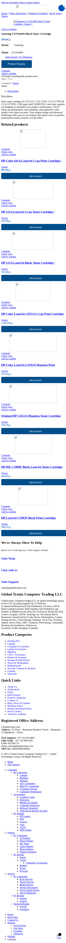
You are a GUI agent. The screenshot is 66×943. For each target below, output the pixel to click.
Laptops (23, 775)
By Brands (19, 813)
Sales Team (8, 558)
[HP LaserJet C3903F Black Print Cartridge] (33, 496)
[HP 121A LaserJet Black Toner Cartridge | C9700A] (33, 241)
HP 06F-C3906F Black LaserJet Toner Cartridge (31, 467)
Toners (4, 16)
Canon (23, 860)
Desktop (24, 780)
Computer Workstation (31, 791)
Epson (23, 857)
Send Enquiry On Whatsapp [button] (18, 57)
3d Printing (25, 838)
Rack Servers (26, 879)
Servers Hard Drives (29, 890)
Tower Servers (27, 882)
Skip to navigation (10, 2)
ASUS (23, 827)
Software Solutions (29, 808)
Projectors (24, 800)
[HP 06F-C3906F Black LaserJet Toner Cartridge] (33, 445)
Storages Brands (21, 904)
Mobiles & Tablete (29, 802)
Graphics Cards (27, 797)
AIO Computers (27, 783)
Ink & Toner (55, 13)
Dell (22, 819)
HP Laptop (25, 816)
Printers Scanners (28, 852)
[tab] (13, 91)
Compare (11, 939)
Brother (23, 865)
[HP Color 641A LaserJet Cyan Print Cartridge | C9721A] (33, 139)
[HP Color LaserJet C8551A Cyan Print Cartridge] (33, 292)
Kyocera (24, 871)
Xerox (23, 868)
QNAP (23, 906)
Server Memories (28, 893)
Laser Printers (26, 846)
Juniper (23, 898)
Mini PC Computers (29, 786)
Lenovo (23, 821)
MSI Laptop (25, 830)
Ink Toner (24, 843)
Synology (24, 909)
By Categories (20, 772)
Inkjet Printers (26, 841)
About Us (18, 933)
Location (18, 931)
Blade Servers (26, 884)
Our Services (20, 925)
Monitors (24, 778)
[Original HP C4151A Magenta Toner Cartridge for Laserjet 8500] (33, 394)
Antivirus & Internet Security (34, 811)
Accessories (19, 794)
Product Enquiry (16, 64)
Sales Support (10, 581)
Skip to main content (29, 2)
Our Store (18, 928)
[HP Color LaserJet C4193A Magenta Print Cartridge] (33, 343)
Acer (22, 824)
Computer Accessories (36, 863)
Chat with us (9, 570)
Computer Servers (28, 789)
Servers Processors (29, 887)
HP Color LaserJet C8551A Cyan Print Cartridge (32, 313)
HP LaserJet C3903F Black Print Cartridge (28, 517)
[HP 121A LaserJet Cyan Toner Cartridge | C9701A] (33, 190)
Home (4, 13)
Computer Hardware (30, 805)
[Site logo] (33, 12)
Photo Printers (26, 849)
